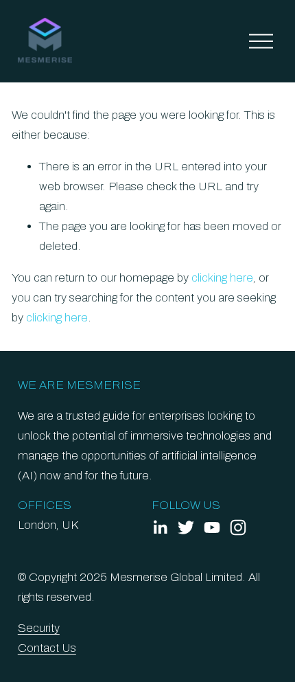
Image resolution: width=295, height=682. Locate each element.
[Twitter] (186, 527)
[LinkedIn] (160, 527)
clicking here (222, 277)
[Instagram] (238, 527)
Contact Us (47, 648)
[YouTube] (212, 527)
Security (39, 628)
